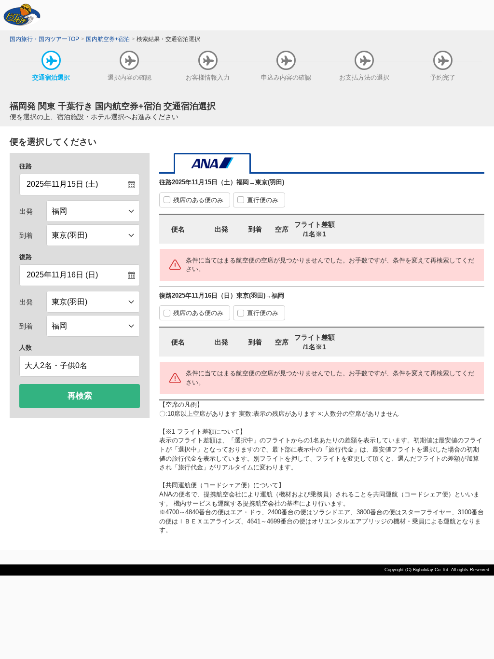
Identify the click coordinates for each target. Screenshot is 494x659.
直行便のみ (262, 200)
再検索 (80, 395)
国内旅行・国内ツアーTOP (44, 39)
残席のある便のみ (198, 200)
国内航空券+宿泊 (108, 39)
